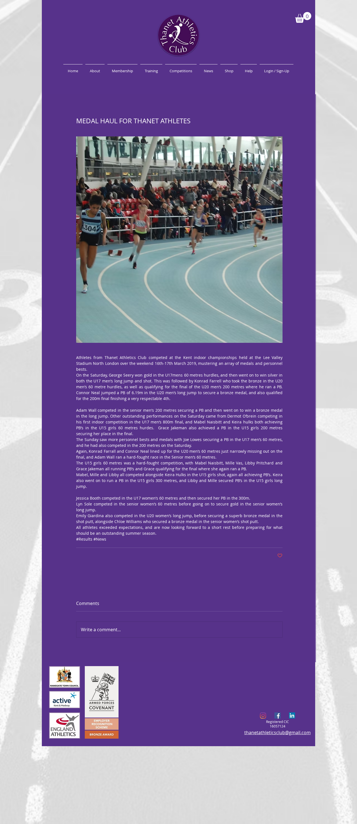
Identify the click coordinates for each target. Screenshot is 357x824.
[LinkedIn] (292, 715)
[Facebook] (277, 715)
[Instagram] (263, 715)
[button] (303, 17)
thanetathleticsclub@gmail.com (277, 732)
